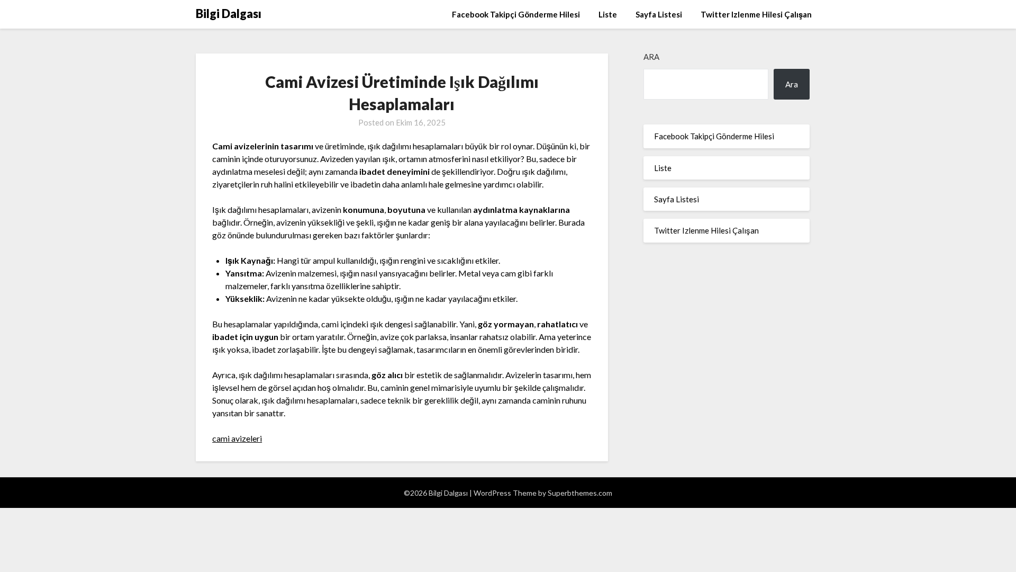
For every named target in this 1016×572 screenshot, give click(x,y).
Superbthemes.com (580, 492)
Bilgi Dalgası (228, 13)
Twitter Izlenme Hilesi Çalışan (756, 14)
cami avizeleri (237, 438)
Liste (607, 14)
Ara (651, 56)
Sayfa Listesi (659, 14)
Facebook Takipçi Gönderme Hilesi (516, 14)
